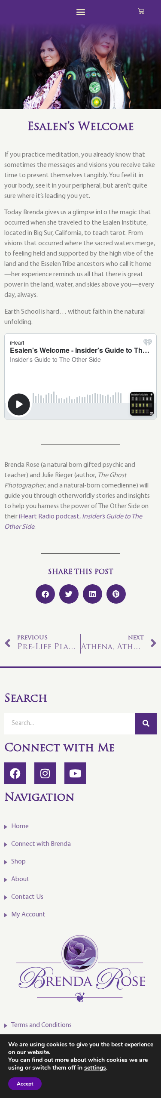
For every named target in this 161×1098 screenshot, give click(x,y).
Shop (18, 861)
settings (95, 1068)
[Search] (146, 723)
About (20, 879)
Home (20, 826)
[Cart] (141, 11)
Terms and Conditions (41, 1025)
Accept (25, 1083)
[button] (80, 11)
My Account (28, 914)
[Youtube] (75, 773)
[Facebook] (15, 773)
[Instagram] (45, 773)
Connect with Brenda (41, 844)
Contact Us (27, 897)
